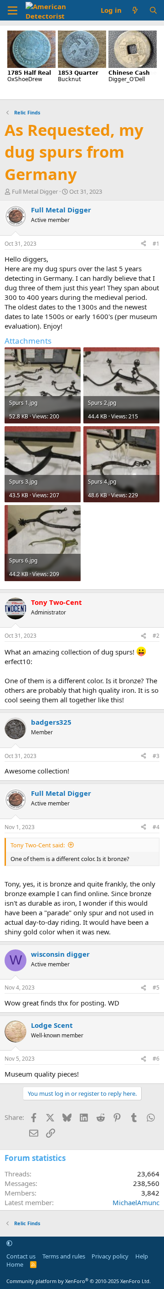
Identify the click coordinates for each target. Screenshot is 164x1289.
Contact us (21, 1256)
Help (141, 1256)
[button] (9, 1243)
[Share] (143, 244)
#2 (156, 635)
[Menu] (12, 10)
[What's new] (135, 10)
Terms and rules (63, 1256)
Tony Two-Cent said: (37, 845)
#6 (156, 1058)
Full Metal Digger (35, 191)
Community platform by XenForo (78, 1281)
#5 (156, 987)
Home (14, 1264)
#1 (156, 243)
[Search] (153, 10)
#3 (156, 756)
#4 (156, 827)
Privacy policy (110, 1256)
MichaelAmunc (136, 1202)
